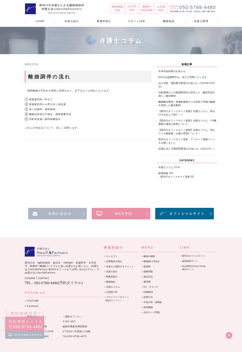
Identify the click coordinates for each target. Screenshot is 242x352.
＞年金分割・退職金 (151, 302)
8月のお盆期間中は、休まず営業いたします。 (183, 77)
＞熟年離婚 (147, 307)
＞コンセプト (111, 256)
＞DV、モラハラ (149, 286)
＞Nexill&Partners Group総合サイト (193, 268)
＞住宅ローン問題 (150, 312)
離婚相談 (169, 21)
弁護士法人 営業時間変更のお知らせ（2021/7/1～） (187, 148)
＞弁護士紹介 (111, 271)
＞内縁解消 (147, 291)
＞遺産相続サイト (189, 261)
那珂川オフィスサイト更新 (175, 176)
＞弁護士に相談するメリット (119, 266)
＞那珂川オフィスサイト (192, 255)
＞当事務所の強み (113, 261)
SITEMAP (30, 278)
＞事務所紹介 (111, 276)
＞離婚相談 (109, 281)
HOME (40, 21)
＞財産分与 (147, 297)
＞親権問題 (147, 271)
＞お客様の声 (111, 291)
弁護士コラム (165, 167)
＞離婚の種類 (148, 256)
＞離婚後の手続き (150, 261)
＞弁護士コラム (112, 286)
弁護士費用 (201, 21)
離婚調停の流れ (49, 76)
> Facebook (31, 306)
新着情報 (163, 173)
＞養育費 (145, 281)
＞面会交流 (147, 276)
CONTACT (44, 278)
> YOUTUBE (32, 300)
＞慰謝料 (145, 266)
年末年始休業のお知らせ (172, 71)
